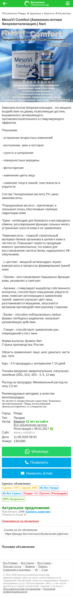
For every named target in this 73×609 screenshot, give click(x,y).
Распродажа (59, 493)
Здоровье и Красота (42, 13)
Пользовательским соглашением (21, 589)
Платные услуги (12, 566)
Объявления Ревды (14, 13)
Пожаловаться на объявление (20, 520)
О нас (45, 569)
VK (36, 569)
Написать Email (39, 473)
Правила (30, 566)
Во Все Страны (12, 493)
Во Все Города (49, 487)
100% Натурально (13, 499)
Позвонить (39, 462)
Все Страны (44, 563)
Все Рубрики (10, 563)
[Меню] (68, 3)
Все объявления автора (30, 425)
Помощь (43, 566)
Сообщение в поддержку (17, 569)
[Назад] (5, 3)
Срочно (44, 493)
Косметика (64, 13)
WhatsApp (39, 451)
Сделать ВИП (29, 487)
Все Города (27, 563)
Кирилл (19, 421)
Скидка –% (30, 493)
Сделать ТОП (11, 487)
